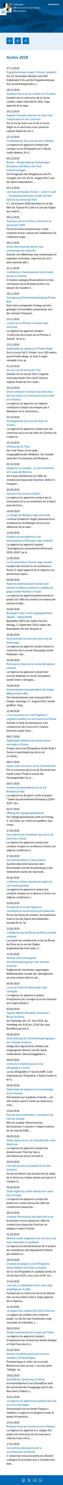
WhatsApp (40, 1480)
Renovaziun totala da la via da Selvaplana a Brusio (30, 666)
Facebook (23, 1480)
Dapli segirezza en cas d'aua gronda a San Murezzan (31, 1142)
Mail (34, 1480)
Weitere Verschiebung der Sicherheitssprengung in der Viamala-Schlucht (28, 962)
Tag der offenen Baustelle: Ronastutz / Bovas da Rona (28, 1015)
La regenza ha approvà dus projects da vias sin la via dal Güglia (31, 1403)
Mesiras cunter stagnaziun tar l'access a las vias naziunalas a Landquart (31, 1240)
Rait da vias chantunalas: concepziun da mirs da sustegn (29, 1116)
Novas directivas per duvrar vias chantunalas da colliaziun (24, 248)
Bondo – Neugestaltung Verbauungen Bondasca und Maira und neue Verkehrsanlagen (28, 166)
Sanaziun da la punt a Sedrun (23, 493)
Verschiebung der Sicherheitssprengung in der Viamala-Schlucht (30, 1040)
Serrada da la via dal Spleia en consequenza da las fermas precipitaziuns (30, 909)
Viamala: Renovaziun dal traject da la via (29, 1216)
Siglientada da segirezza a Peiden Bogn (29, 348)
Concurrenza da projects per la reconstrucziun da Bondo (24, 1450)
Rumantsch (53, 4)
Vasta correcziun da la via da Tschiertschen (31, 766)
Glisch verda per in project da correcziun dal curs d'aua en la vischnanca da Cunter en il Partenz (30, 395)
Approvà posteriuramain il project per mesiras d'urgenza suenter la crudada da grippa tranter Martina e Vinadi (29, 587)
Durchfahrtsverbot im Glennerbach (26, 860)
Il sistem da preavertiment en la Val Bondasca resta (26, 789)
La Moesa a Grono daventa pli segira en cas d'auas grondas (29, 883)
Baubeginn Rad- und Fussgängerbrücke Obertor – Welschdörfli (29, 615)
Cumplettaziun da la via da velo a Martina (30, 140)
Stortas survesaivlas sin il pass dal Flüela (30, 1332)
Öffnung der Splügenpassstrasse (25, 813)
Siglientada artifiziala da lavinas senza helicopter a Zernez (28, 742)
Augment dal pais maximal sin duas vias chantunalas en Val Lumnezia (29, 117)
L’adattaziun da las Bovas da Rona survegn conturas (31, 934)
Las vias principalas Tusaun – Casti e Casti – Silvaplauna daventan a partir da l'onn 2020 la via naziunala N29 (31, 195)
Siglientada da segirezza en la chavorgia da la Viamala (29, 1091)
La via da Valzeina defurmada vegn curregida (26, 989)
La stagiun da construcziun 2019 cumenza (30, 1310)
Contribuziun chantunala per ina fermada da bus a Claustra (29, 274)
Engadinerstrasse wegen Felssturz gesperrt (31, 72)
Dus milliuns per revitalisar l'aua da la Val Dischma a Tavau (30, 836)
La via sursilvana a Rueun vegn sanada (29, 562)
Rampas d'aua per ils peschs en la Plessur (30, 1426)
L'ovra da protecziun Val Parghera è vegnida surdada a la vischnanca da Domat (31, 717)
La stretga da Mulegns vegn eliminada (28, 515)
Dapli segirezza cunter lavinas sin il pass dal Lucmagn (29, 1193)
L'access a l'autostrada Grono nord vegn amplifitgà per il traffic (29, 1287)
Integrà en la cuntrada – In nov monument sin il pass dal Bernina (30, 470)
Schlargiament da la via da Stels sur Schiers (27, 423)
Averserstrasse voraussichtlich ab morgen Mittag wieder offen (30, 691)
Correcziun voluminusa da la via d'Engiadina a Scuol (24, 1066)
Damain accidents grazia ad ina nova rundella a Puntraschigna (27, 1356)
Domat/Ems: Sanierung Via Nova (25, 1379)
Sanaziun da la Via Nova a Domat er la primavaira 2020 (28, 223)
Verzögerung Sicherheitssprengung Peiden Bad (31, 299)
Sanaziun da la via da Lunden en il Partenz (31, 93)
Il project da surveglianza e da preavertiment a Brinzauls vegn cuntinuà (29, 538)
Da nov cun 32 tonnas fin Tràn (23, 370)
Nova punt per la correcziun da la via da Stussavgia (29, 640)
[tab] (9, 41)
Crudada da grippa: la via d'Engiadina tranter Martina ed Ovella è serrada (28, 1265)
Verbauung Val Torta (18, 446)
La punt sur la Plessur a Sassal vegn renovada (27, 325)
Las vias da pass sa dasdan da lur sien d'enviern (28, 1167)
